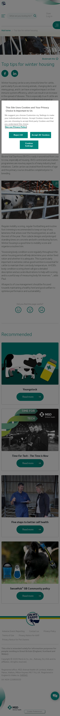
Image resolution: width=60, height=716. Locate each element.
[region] (30, 127)
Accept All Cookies (41, 135)
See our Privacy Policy (16, 127)
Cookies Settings (29, 144)
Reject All (18, 135)
